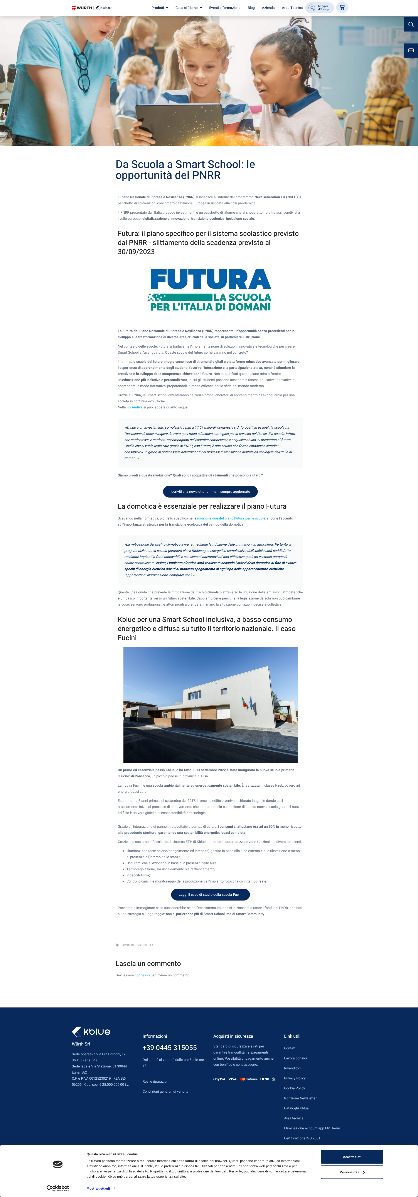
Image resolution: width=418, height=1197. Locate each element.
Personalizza (349, 1172)
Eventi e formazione (225, 7)
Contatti (290, 1048)
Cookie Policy (294, 1088)
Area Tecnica (292, 7)
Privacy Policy (295, 1078)
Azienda (268, 7)
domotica (128, 945)
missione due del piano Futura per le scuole (231, 518)
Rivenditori (292, 1068)
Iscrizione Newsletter (300, 1098)
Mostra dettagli (98, 1188)
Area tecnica (293, 1118)
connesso (142, 975)
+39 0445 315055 (170, 1048)
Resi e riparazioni (156, 1081)
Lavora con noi (295, 1058)
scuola (148, 945)
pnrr (139, 945)
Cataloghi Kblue (296, 1108)
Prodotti (158, 7)
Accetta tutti (352, 1157)
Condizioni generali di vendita (166, 1091)
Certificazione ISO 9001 (302, 1138)
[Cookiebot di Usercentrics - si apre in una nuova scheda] (58, 1188)
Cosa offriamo (186, 7)
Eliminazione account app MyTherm (312, 1128)
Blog (251, 7)
